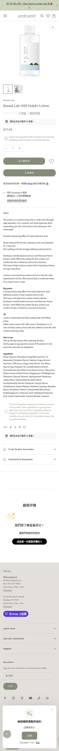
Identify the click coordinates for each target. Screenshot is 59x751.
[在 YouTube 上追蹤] (30, 698)
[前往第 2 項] (18, 89)
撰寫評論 (35, 113)
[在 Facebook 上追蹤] (5, 698)
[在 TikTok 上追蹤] (39, 698)
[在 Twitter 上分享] (15, 427)
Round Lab (8, 100)
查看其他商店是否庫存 (17, 200)
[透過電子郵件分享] (24, 427)
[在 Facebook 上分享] (10, 427)
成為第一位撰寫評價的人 (29, 541)
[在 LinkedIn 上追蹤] (47, 698)
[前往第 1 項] (7, 89)
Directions (7, 590)
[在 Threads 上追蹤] (22, 698)
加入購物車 (24, 161)
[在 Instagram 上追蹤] (13, 698)
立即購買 (29, 173)
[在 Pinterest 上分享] (20, 427)
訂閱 (10, 686)
